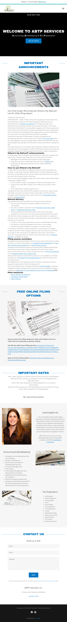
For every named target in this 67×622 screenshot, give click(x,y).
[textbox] (33, 546)
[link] (9, 8)
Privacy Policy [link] (40, 581)
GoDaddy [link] (37, 618)
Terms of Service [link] (50, 581)
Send (34, 575)
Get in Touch (33, 41)
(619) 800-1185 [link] (33, 15)
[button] (63, 8)
